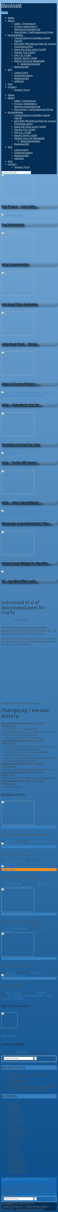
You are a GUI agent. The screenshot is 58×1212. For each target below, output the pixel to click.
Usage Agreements (36, 1206)
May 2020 (13, 1109)
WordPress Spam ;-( (13, 985)
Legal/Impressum (13, 1206)
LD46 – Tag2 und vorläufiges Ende (27, 1089)
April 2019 (13, 1117)
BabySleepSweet (30, 63)
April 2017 (13, 1149)
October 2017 (15, 1140)
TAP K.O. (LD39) (22, 55)
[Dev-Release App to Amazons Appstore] (29, 813)
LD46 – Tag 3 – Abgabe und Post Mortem (31, 1086)
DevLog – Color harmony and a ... (22, 921)
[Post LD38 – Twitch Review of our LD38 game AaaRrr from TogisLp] (29, 866)
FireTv (48, 995)
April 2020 (14, 1112)
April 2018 (13, 1126)
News (11, 17)
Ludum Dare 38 (10, 886)
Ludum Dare (21, 72)
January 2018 (15, 1132)
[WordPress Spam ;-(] (29, 975)
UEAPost (19, 81)
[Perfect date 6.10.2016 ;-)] (29, 944)
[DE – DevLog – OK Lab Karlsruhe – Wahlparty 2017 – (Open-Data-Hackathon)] (29, 844)
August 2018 (15, 1123)
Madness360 (21, 66)
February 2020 (16, 1114)
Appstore (18, 995)
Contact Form (22, 89)
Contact (12, 87)
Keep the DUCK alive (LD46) (30, 49)
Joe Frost (7, 619)
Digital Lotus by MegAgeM (29, 61)
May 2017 (13, 1146)
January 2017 (15, 1158)
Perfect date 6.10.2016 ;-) (17, 965)
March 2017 (14, 1152)
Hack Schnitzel (13, 883)
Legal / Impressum (25, 23)
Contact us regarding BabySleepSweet (23, 698)
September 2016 (17, 1169)
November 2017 (17, 1138)
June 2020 (14, 1106)
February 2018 (16, 1129)
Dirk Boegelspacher (16, 928)
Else (10, 84)
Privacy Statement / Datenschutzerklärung (27, 28)
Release (19, 998)
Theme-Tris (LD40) (25, 52)
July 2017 (13, 1143)
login (42, 703)
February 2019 (16, 1120)
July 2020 (13, 1103)
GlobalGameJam (23, 75)
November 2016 (17, 1163)
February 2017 (16, 1155)
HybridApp (7, 998)
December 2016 (17, 1161)
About (11, 20)
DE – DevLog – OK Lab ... (16, 854)
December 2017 (16, 1135)
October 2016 (15, 1166)
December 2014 (17, 1172)
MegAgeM (11, 5)
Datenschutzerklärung (29, 1209)
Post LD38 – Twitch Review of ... (21, 877)
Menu (4, 12)
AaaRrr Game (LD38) (25, 58)
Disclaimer (7, 1209)
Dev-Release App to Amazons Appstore (26, 834)
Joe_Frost (8, 1035)
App (9, 995)
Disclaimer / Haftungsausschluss (33, 32)
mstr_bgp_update (15, 860)
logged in (22, 1051)
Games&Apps (15, 35)
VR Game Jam (15, 1083)
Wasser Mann (13, 992)
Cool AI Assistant (17, 1080)
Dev (10, 69)
